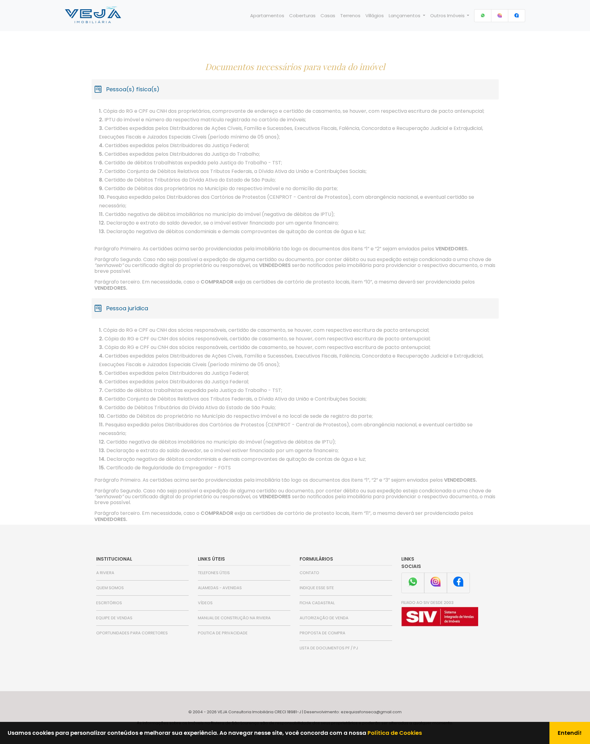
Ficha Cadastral (317, 603)
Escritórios (109, 603)
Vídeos (205, 603)
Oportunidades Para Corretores (132, 633)
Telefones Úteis (214, 573)
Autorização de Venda (324, 618)
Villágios (374, 15)
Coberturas (302, 15)
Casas (328, 15)
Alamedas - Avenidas (220, 588)
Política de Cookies (395, 733)
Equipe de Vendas (114, 618)
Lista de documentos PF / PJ (329, 648)
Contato (309, 573)
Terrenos (350, 15)
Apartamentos (267, 15)
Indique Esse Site (317, 588)
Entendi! (570, 733)
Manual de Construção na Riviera (234, 618)
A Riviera (105, 573)
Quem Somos (110, 588)
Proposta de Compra (322, 633)
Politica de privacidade (223, 633)
